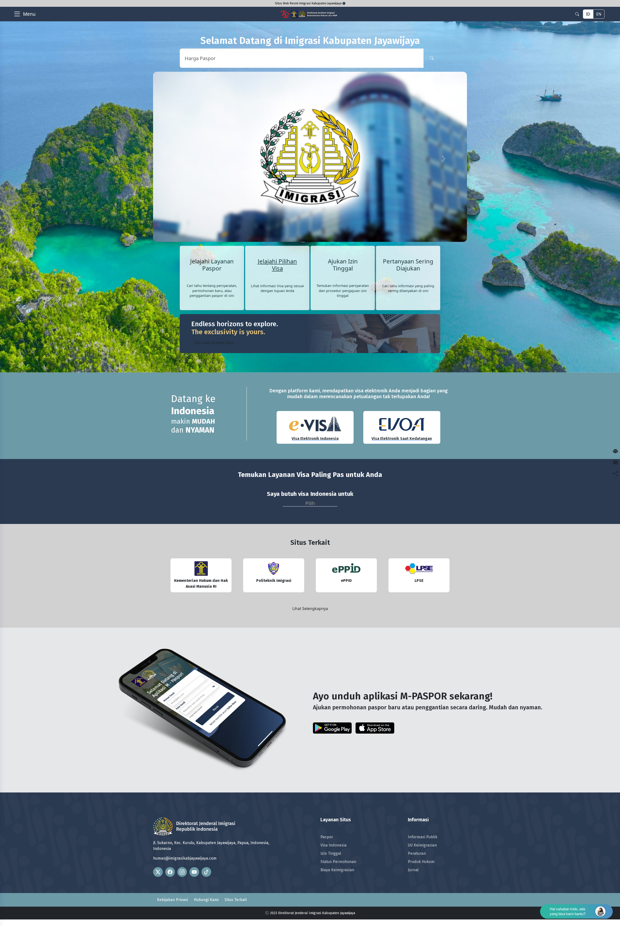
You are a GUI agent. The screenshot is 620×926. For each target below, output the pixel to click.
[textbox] (310, 458)
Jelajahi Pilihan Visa (277, 220)
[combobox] (310, 457)
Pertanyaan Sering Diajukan (408, 220)
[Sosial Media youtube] (194, 827)
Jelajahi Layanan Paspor (212, 220)
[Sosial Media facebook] (170, 827)
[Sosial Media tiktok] (206, 827)
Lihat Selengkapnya (310, 564)
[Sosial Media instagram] (182, 827)
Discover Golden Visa (213, 298)
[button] (176, 136)
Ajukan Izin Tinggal (343, 220)
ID (588, 14)
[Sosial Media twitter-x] (158, 827)
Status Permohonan (338, 817)
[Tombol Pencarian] (431, 58)
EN (598, 14)
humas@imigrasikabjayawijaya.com (185, 813)
